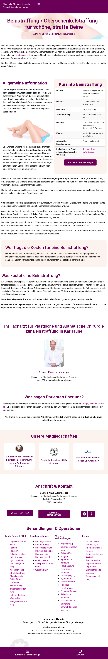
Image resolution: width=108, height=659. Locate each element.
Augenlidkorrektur (18, 541)
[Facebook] (84, 514)
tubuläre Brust (41, 570)
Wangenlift (15, 598)
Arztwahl (90, 557)
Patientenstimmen (94, 554)
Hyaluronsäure (16, 560)
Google (85, 403)
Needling (65, 585)
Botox (12, 544)
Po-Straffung (67, 588)
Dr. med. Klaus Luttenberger (54, 372)
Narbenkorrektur (68, 581)
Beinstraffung (67, 553)
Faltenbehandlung (18, 554)
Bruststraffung (42, 544)
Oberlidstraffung (17, 573)
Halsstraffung (16, 557)
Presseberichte (93, 560)
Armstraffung (67, 544)
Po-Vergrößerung (69, 591)
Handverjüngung (68, 575)
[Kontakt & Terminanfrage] (27, 651)
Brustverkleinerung (44, 551)
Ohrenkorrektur (16, 576)
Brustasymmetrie (43, 541)
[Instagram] (91, 514)
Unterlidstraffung (17, 595)
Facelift (13, 548)
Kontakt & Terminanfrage (27, 654)
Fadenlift (14, 551)
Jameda (93, 403)
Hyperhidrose (67, 578)
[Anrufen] (80, 651)
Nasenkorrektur (17, 570)
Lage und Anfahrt (94, 563)
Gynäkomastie (41, 560)
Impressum (91, 566)
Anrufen (80, 654)
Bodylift (64, 556)
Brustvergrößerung (43, 548)
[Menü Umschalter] (38, 7)
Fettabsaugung (21, 55)
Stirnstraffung (16, 585)
